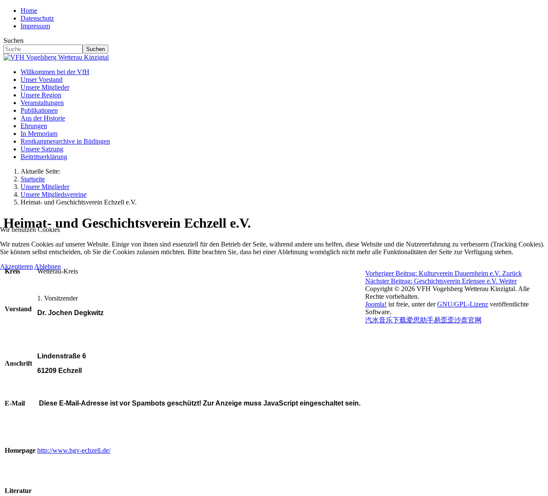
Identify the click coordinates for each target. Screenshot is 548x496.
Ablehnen (47, 266)
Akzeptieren (16, 266)
